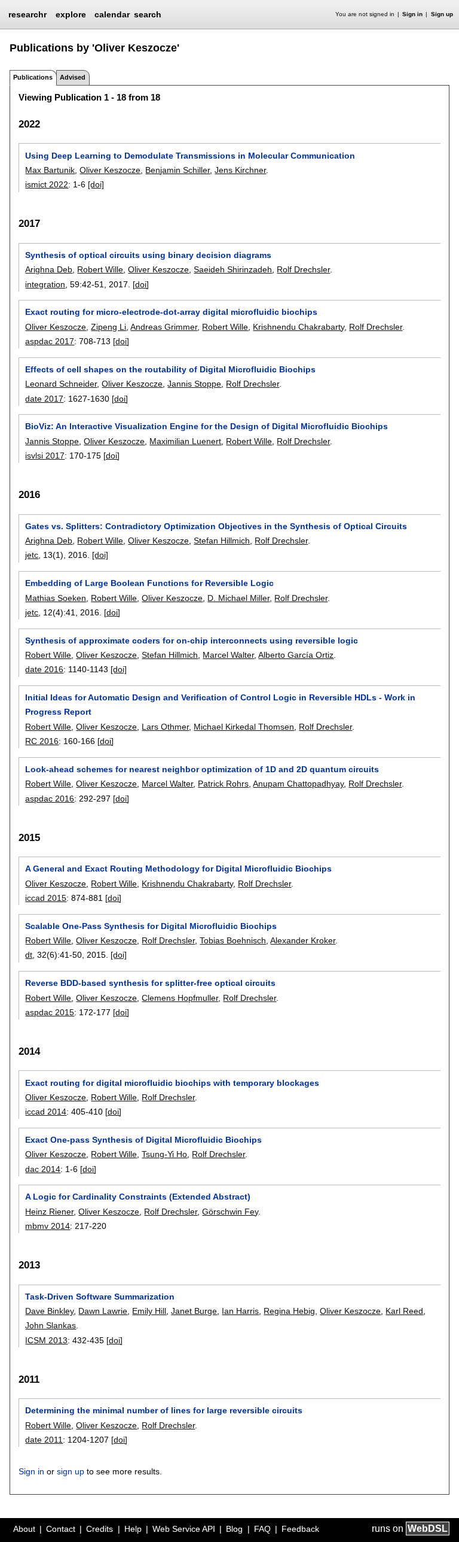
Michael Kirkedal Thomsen (244, 726)
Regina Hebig (289, 1311)
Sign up (442, 14)
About (24, 1529)
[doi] (96, 184)
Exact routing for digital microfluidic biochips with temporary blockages (172, 1083)
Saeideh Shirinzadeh (233, 269)
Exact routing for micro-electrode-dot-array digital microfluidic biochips (171, 312)
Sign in (412, 14)
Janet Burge (194, 1311)
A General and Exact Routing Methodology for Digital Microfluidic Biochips (178, 868)
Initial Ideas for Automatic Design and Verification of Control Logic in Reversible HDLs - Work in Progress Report (220, 705)
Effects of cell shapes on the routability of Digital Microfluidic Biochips (170, 369)
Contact (60, 1529)
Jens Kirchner (240, 170)
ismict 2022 (46, 184)
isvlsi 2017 (45, 455)
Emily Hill (149, 1311)
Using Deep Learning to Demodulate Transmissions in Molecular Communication (190, 155)
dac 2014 (42, 1169)
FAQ (262, 1529)
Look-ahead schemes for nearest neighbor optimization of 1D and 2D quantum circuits (202, 769)
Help (133, 1529)
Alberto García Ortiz (295, 655)
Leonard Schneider (61, 383)
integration (45, 284)
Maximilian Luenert (185, 441)
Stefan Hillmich (222, 540)
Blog (234, 1529)
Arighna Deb (48, 269)
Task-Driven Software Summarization (100, 1296)
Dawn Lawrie (102, 1311)
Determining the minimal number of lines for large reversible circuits (163, 1410)
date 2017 (44, 398)
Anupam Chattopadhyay (298, 783)
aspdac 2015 (49, 1012)
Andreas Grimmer (163, 327)
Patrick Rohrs (223, 783)
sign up (70, 1471)
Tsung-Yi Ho (164, 1154)
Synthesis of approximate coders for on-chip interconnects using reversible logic (191, 640)
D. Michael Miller (238, 598)
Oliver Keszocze (109, 170)
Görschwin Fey (230, 1211)
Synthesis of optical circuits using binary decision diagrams (148, 255)
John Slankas (50, 1325)
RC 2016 (42, 741)
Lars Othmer (165, 726)
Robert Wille (100, 269)
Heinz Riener (49, 1211)
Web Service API (183, 1529)
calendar (112, 14)
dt (28, 955)
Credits (99, 1529)
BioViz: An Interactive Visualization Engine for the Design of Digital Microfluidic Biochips (206, 426)
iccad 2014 (45, 1111)
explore (71, 14)
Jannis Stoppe (194, 383)
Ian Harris (240, 1311)
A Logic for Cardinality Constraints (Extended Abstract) (137, 1196)
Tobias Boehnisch (233, 940)
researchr (27, 14)
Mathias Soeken (55, 598)
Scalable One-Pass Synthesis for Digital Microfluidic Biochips (151, 926)
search (147, 14)
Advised (72, 77)
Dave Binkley (49, 1311)
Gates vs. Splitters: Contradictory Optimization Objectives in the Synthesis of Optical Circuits (216, 526)
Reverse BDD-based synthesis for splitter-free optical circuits (150, 983)
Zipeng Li (108, 327)
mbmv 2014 (47, 1226)
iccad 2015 (45, 898)
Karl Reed (404, 1311)
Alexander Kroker (302, 940)
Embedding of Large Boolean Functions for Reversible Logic (149, 583)
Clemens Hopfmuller (180, 998)
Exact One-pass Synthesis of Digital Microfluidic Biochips (143, 1140)
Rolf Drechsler (303, 269)
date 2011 (44, 1439)
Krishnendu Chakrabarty (298, 327)
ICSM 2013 (46, 1340)
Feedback (300, 1529)
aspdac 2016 (49, 798)
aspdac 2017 (49, 341)
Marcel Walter (228, 655)
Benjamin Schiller (177, 170)
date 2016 (44, 669)
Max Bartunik (50, 170)
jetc (31, 555)
